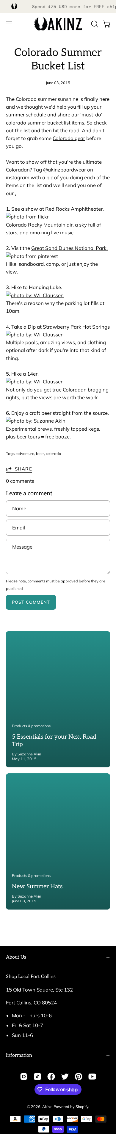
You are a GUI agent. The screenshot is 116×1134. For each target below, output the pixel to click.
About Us (16, 957)
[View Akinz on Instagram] (23, 1076)
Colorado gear (69, 138)
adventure (25, 453)
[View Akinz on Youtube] (92, 1076)
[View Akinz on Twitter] (64, 1076)
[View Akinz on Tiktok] (37, 1076)
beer (40, 453)
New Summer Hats (37, 886)
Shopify (82, 1106)
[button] (94, 24)
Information (19, 1055)
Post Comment (31, 602)
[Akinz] (58, 24)
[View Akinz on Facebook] (51, 1076)
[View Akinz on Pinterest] (78, 1076)
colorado (53, 453)
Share (23, 469)
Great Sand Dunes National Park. (69, 248)
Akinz (47, 1106)
